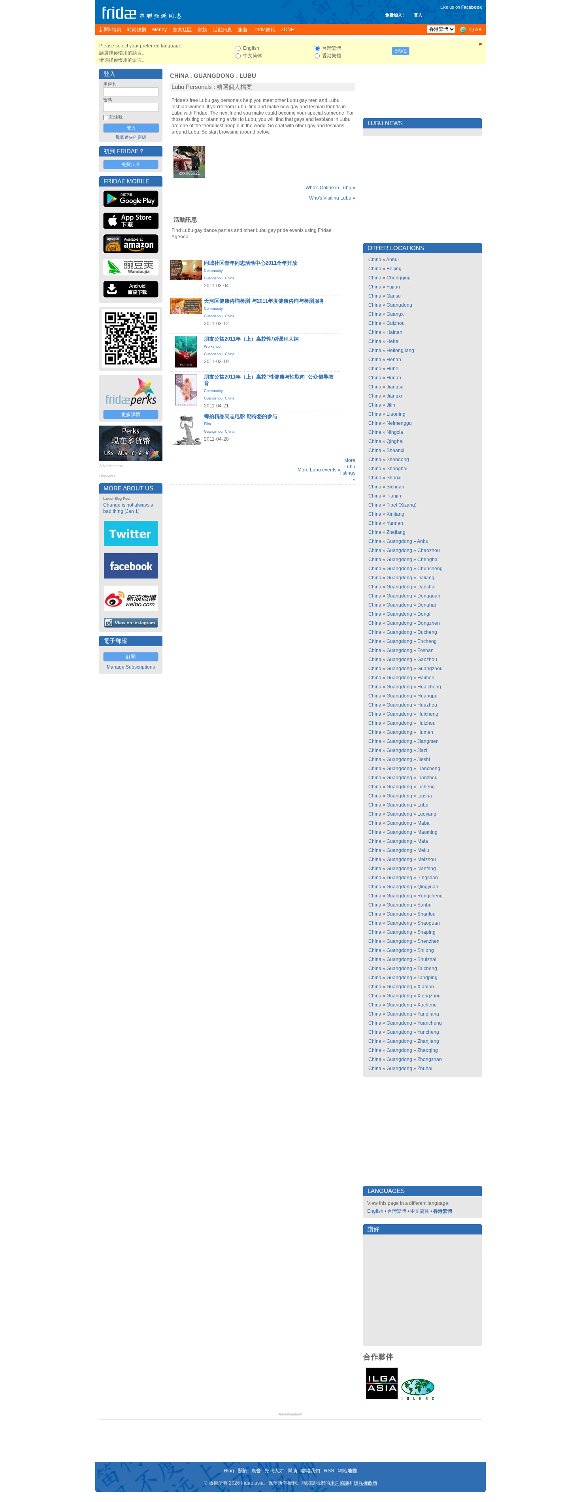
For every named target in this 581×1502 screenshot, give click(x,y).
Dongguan (428, 596)
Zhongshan (429, 1059)
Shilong (425, 950)
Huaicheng (429, 687)
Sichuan (395, 487)
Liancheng (428, 768)
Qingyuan (427, 887)
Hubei (393, 368)
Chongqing (399, 278)
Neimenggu (399, 423)
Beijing (394, 268)
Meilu (423, 850)
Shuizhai (426, 959)
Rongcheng (430, 896)
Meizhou (426, 859)
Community (213, 271)
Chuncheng (430, 568)
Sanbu (424, 905)
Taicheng (427, 968)
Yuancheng (429, 1023)
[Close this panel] (480, 45)
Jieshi (423, 759)
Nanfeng (426, 868)
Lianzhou (427, 777)
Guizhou (396, 323)
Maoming (427, 832)
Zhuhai (424, 1068)
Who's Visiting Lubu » (332, 198)
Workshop (212, 347)
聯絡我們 (310, 1471)
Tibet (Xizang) (402, 505)
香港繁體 (442, 1211)
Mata (422, 841)
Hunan (394, 378)
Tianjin (394, 496)
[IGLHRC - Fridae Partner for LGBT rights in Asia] (417, 1399)
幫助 (292, 1471)
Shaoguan (428, 923)
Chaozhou (428, 550)
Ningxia (395, 432)
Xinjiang (395, 514)
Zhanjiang (428, 1041)
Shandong (398, 459)
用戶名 (109, 84)
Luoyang (426, 814)
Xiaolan (425, 986)
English (375, 1211)
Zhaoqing (427, 1050)
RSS (329, 1471)
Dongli (424, 614)
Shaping (426, 932)
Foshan (425, 650)
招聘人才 (274, 1471)
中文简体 (419, 1211)
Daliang (425, 577)
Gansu (394, 296)
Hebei (393, 341)
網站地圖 (347, 1471)
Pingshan (427, 877)
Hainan (394, 332)
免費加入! (394, 15)
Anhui (392, 259)
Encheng (427, 641)
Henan (394, 359)
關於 (242, 1471)
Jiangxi (394, 396)
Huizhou (426, 723)
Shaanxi (395, 450)
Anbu (422, 541)
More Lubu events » (319, 470)
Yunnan (395, 523)
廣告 (256, 1471)
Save (400, 51)
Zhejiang (396, 532)
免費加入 (130, 164)
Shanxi (394, 478)
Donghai (426, 605)
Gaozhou (427, 659)
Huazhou (427, 705)
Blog (229, 1471)
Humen (425, 732)
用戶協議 (339, 1483)
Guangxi (396, 314)
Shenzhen (428, 941)
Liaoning (396, 414)
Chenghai (428, 559)
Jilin (391, 405)
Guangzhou (213, 278)
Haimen (425, 677)
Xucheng (427, 1005)
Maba (423, 823)
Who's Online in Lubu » (330, 187)
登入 (418, 15)
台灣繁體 (396, 1211)
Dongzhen (428, 623)
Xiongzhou (429, 996)
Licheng (426, 787)
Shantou (426, 914)
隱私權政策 (365, 1483)
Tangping (427, 977)
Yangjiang (428, 1014)
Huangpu (427, 696)
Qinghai (395, 441)
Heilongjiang (400, 350)
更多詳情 (130, 414)
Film (207, 424)
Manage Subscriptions (131, 667)
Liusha (424, 796)
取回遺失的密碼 (131, 137)
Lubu (248, 76)
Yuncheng (428, 1032)
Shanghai (397, 468)
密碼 (107, 99)
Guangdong (214, 76)
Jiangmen (428, 741)
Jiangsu (395, 387)
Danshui (426, 587)
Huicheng (427, 714)
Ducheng (427, 632)
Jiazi (422, 750)
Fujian (393, 287)
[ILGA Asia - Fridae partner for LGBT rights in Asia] (381, 1399)
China (179, 76)
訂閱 (131, 657)
